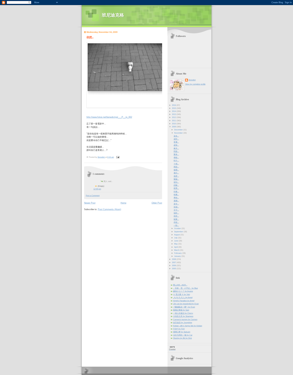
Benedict (192, 80)
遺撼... (176, 201)
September (179, 232)
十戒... (176, 164)
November (178, 133)
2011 (174, 121)
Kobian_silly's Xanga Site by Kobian (187, 326)
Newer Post (89, 203)
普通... (176, 142)
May (176, 244)
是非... (176, 204)
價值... (176, 157)
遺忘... (176, 173)
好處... (176, 191)
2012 (174, 117)
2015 (174, 108)
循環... (176, 170)
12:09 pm (97, 189)
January (177, 256)
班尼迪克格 (113, 15)
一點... (176, 225)
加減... (176, 207)
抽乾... (176, 213)
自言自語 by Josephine (182, 323)
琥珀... (176, 182)
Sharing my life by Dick (182, 338)
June (176, 241)
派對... (176, 139)
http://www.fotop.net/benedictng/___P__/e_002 (109, 117)
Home (123, 203)
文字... (176, 210)
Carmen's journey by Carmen (185, 319)
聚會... (176, 154)
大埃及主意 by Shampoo (183, 316)
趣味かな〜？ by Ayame (183, 291)
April (176, 247)
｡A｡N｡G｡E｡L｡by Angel (182, 297)
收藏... (176, 195)
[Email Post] (117, 157)
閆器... (176, 151)
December (178, 130)
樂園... (176, 179)
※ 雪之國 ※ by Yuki (181, 294)
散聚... (176, 219)
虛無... (176, 145)
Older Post (157, 203)
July (176, 238)
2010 (174, 124)
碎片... (176, 160)
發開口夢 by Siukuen (181, 332)
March (177, 250)
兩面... (176, 167)
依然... (176, 216)
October (177, 228)
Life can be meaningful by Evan (186, 304)
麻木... (176, 148)
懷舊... (176, 188)
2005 (174, 268)
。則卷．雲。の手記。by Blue (185, 288)
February (178, 253)
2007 (174, 262)
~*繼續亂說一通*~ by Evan (184, 307)
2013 (174, 114)
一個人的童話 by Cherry (183, 313)
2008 (174, 259)
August (177, 235)
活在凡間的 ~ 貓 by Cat (182, 335)
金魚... (176, 136)
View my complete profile (195, 84)
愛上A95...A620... (180, 285)
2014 (174, 111)
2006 (174, 265)
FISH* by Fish (179, 329)
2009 (174, 127)
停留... (176, 222)
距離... (176, 185)
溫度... (176, 176)
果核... (176, 198)
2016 (174, 105)
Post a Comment (93, 196)
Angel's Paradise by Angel (183, 301)
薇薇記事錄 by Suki (181, 310)
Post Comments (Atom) (109, 209)
